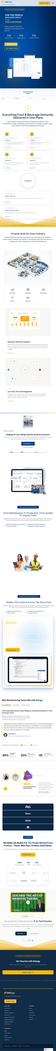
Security (20, 1046)
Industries (6, 1039)
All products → (7, 1024)
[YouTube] (29, 940)
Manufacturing (25, 705)
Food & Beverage (6, 705)
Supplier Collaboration (9, 1017)
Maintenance (7, 1015)
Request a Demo (44, 3)
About (30, 1008)
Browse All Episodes (34, 933)
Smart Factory (7, 1008)
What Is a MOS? (8, 1037)
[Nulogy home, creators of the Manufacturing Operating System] (9, 993)
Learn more (7, 147)
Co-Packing (16, 705)
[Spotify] (32, 940)
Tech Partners (32, 1015)
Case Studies (7, 1033)
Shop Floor (6, 1010)
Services (31, 1017)
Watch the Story (43, 792)
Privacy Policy (7, 1046)
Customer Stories (27, 854)
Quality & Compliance (9, 1012)
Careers (31, 1010)
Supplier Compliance (9, 1019)
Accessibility (14, 1046)
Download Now (27, 443)
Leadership (31, 1012)
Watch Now (20, 933)
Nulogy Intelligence (8, 1021)
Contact (31, 1019)
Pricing (5, 1035)
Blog (5, 1031)
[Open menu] (52, 3)
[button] (28, 507)
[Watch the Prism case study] (5, 788)
